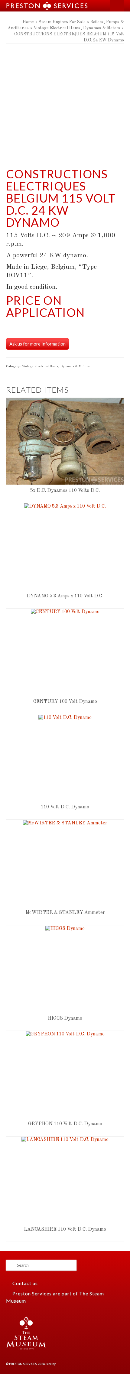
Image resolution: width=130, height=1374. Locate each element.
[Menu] (117, 5)
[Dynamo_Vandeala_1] (65, 93)
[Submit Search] (10, 1265)
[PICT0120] (65, 153)
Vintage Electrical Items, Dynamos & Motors (55, 366)
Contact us (24, 1283)
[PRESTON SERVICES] (51, 5)
